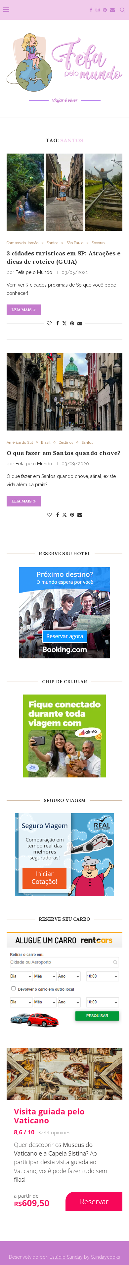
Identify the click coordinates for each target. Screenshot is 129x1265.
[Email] (112, 10)
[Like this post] (49, 323)
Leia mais (22, 309)
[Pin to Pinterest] (72, 323)
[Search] (122, 10)
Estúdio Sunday (66, 1257)
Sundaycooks (105, 1257)
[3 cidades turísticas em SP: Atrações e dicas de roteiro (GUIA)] (64, 192)
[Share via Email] (79, 323)
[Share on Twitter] (64, 323)
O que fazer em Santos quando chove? (63, 453)
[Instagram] (98, 10)
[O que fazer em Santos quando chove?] (64, 391)
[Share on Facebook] (57, 323)
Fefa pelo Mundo (34, 272)
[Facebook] (91, 10)
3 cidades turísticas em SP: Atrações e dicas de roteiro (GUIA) (63, 257)
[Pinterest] (105, 10)
